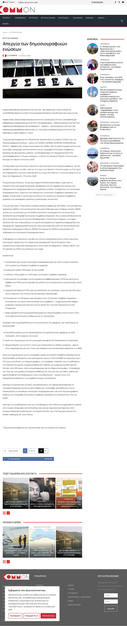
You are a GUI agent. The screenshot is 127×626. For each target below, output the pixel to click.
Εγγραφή (111, 608)
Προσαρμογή (15, 616)
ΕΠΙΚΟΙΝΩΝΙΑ (97, 2)
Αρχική (5, 32)
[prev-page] (4, 513)
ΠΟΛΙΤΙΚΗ (42, 548)
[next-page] (8, 513)
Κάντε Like (48, 459)
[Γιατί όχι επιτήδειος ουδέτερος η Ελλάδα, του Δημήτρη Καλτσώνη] (42, 542)
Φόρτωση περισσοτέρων (104, 195)
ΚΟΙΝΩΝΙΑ (103, 175)
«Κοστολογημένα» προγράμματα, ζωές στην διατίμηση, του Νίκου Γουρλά (15, 551)
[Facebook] (115, 2)
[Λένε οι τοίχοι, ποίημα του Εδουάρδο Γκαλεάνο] (42, 493)
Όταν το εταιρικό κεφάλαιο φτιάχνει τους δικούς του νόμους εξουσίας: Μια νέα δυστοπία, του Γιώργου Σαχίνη (111, 184)
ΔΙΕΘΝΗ (102, 105)
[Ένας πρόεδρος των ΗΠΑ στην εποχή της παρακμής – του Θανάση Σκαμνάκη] (92, 78)
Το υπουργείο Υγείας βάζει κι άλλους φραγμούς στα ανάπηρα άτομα (112, 168)
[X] (119, 2)
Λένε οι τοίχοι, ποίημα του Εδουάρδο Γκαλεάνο (42, 505)
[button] (122, 21)
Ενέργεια (103, 87)
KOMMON (13, 55)
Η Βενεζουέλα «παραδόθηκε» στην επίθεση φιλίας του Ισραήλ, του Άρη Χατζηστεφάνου (109, 112)
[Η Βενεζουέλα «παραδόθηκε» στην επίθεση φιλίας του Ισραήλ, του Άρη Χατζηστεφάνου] (92, 110)
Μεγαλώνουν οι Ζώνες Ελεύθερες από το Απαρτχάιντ (110, 127)
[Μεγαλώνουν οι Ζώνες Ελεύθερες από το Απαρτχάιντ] (92, 126)
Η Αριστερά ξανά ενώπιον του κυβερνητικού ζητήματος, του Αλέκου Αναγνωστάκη (111, 65)
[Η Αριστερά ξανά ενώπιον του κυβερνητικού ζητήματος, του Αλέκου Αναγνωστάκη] (92, 64)
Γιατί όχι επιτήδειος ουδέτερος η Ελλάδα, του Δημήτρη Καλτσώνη (42, 552)
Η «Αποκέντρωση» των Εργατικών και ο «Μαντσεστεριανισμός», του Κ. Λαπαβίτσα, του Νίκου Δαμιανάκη (111, 51)
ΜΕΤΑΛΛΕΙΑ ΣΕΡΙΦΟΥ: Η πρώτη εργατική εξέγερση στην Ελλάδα (16, 504)
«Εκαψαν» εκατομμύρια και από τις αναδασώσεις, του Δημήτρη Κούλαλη (69, 504)
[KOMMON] (5, 55)
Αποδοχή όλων (48, 616)
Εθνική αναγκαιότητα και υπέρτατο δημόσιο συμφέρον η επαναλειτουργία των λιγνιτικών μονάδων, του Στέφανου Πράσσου (111, 95)
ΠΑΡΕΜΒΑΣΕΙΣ (15, 545)
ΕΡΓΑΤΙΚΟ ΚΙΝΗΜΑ (15, 32)
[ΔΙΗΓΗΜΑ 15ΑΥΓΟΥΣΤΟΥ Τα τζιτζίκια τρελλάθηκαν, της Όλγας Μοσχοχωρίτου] (92, 139)
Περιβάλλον (68, 499)
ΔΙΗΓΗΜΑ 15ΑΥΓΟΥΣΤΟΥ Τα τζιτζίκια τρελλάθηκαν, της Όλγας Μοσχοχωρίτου (112, 140)
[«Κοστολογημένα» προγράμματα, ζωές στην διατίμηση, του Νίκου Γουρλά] (16, 542)
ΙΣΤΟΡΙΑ (15, 499)
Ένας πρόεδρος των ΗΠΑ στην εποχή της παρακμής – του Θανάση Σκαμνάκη (112, 79)
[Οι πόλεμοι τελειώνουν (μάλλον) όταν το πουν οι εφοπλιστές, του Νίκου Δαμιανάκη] (92, 153)
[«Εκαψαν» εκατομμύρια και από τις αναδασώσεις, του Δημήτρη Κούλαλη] (69, 493)
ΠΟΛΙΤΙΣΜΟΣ (42, 501)
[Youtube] (123, 2)
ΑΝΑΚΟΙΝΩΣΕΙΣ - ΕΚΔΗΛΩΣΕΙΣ (109, 122)
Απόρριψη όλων (31, 616)
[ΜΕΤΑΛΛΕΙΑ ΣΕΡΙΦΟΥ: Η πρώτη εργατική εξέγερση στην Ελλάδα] (16, 493)
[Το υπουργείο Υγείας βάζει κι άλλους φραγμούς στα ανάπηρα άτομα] (92, 166)
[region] (32, 603)
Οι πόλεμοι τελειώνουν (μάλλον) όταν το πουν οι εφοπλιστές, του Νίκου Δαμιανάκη (111, 154)
